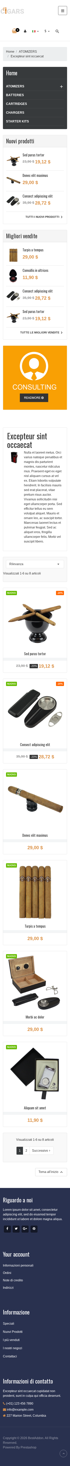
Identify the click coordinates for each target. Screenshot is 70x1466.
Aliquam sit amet (35, 1107)
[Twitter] (16, 1229)
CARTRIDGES (16, 103)
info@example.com (20, 1409)
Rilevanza (35, 564)
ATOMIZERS (15, 86)
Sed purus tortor (33, 154)
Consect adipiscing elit (38, 196)
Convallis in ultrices (35, 270)
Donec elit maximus (35, 175)
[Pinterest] (34, 1229)
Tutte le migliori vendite (42, 332)
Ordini (7, 1273)
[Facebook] (7, 1229)
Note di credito (13, 1280)
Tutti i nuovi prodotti (44, 217)
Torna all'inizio (51, 1172)
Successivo (41, 1150)
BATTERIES (15, 95)
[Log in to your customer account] (25, 31)
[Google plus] (25, 1229)
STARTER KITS (17, 121)
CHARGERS (15, 112)
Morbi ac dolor (35, 1016)
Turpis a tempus (33, 249)
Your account (16, 1254)
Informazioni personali (18, 1265)
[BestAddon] (35, 377)
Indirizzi (8, 1287)
